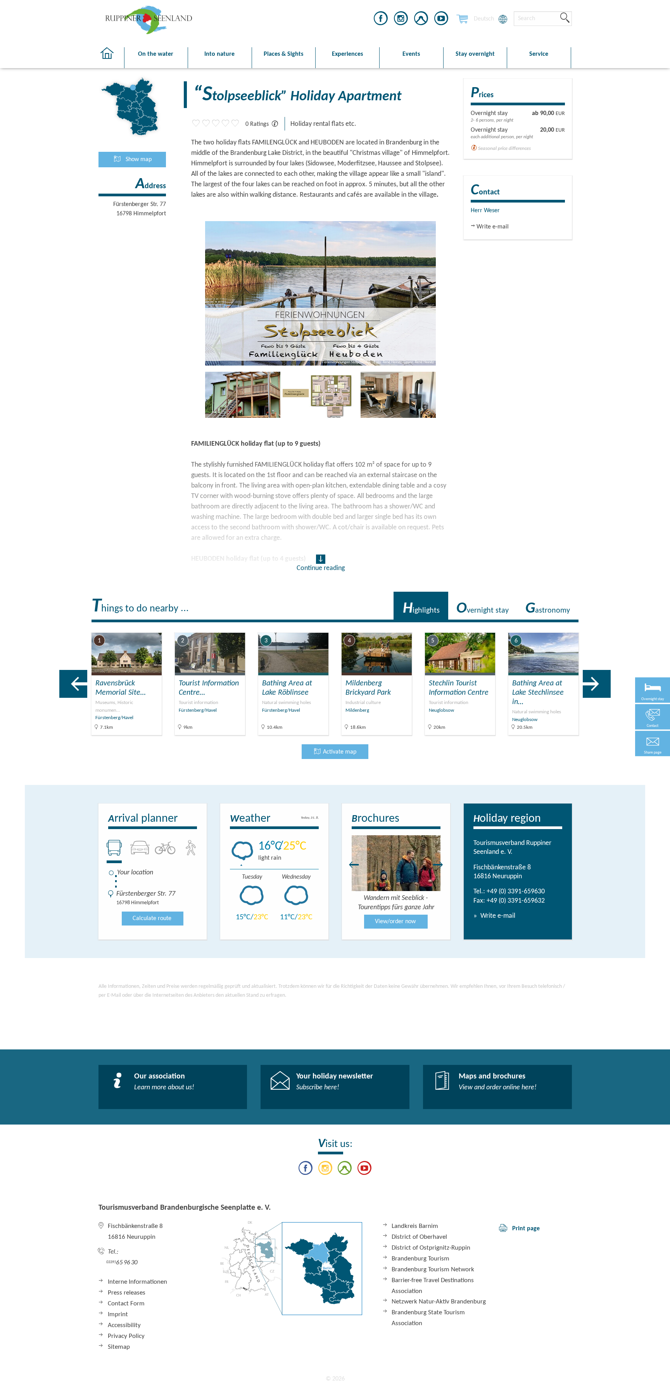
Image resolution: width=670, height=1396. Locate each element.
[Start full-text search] (565, 18)
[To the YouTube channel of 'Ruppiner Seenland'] (441, 20)
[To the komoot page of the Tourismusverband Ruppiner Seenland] (421, 20)
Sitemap (119, 1347)
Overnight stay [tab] (482, 608)
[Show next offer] (597, 684)
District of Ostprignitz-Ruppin (431, 1248)
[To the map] (291, 1268)
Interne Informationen (137, 1282)
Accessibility (124, 1325)
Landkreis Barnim (415, 1226)
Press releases (126, 1293)
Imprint (118, 1314)
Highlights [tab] (421, 608)
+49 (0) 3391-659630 (516, 891)
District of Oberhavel (419, 1237)
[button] (652, 743)
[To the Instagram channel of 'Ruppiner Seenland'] (401, 20)
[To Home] (111, 58)
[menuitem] (484, 19)
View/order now (395, 922)
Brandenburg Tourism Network (433, 1269)
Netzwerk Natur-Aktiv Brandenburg (439, 1301)
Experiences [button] (347, 54)
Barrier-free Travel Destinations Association (433, 1286)
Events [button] (411, 54)
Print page (526, 1229)
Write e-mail (497, 916)
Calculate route (152, 918)
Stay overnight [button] (475, 54)
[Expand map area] (637, 627)
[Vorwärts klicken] (442, 865)
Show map (138, 159)
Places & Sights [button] (283, 54)
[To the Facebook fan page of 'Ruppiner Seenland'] (381, 20)
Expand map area (608, 626)
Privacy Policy (126, 1336)
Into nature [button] (219, 54)
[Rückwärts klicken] (350, 865)
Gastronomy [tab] (547, 608)
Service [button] (538, 54)
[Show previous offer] (73, 684)
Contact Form (126, 1303)
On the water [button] (155, 54)
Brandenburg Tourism (420, 1258)
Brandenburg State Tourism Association (428, 1318)
